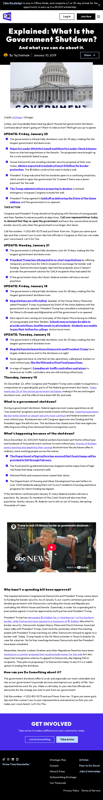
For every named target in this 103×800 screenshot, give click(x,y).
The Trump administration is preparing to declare (41, 188)
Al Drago (17, 117)
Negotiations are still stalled (28, 300)
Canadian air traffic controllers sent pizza (59, 368)
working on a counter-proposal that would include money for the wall (43, 654)
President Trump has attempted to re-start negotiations (45, 260)
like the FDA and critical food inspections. (57, 362)
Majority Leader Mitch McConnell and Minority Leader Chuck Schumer (53, 148)
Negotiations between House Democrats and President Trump (49, 349)
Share (87, 55)
